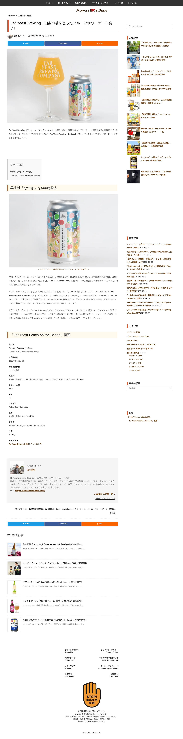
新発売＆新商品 (25, 16)
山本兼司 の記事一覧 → (104, 494)
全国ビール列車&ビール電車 (140, 349)
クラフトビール (79, 509)
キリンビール (135, 363)
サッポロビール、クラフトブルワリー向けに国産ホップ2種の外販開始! (55, 563)
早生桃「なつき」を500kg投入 (21, 172)
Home (12, 16)
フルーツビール (101, 509)
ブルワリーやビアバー (138, 336)
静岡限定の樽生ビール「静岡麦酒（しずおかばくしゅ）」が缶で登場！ (55, 620)
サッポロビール (136, 367)
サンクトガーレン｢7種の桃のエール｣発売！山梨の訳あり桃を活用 (52, 601)
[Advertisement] (149, 209)
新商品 (112, 509)
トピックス (133, 332)
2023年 (51, 509)
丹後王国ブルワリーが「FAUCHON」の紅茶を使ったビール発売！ (53, 544)
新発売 (112, 513)
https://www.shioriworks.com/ (30, 490)
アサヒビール (135, 356)
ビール (90, 509)
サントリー (134, 370)
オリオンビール (135, 359)
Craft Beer (66, 509)
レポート (132, 340)
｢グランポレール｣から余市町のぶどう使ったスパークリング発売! (52, 582)
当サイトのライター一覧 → (105, 499)
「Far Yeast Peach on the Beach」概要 (25, 175)
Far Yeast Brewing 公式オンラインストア (25, 444)
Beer (58, 509)
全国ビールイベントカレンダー (141, 344)
